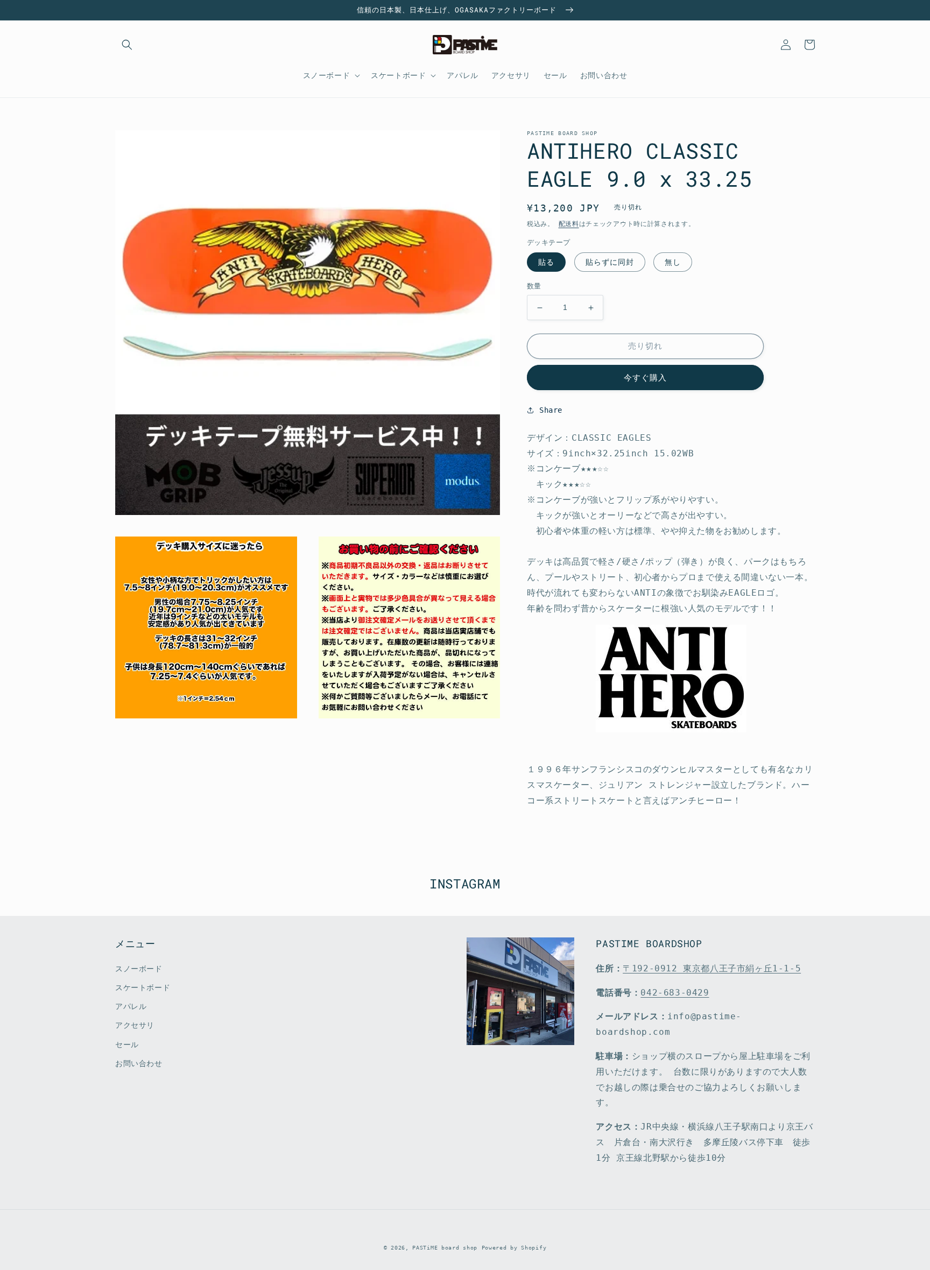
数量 (534, 287)
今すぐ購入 (645, 378)
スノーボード (139, 968)
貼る (546, 262)
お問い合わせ (139, 1063)
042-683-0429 (674, 992)
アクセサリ (134, 1025)
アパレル (130, 1006)
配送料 (569, 224)
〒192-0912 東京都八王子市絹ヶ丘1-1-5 (712, 968)
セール (127, 1044)
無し (673, 262)
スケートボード (142, 987)
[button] (127, 45)
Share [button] (550, 410)
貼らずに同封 (610, 262)
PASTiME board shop (444, 1248)
